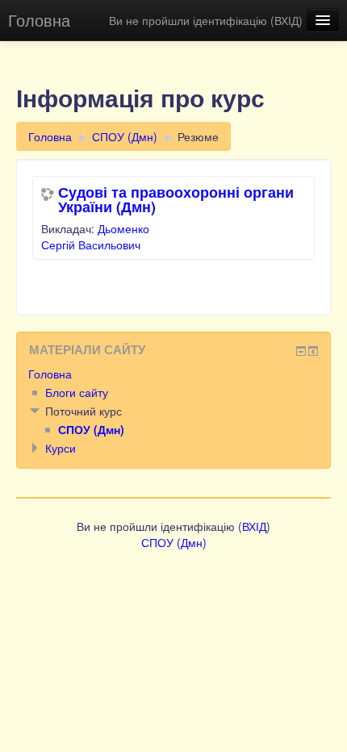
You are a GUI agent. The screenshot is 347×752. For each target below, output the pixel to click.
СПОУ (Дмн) (124, 136)
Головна (39, 19)
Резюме (198, 136)
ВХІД (286, 20)
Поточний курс (83, 411)
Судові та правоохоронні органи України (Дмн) (176, 199)
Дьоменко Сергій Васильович (95, 236)
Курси (60, 448)
